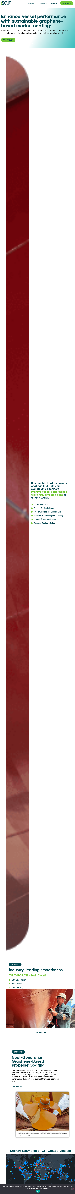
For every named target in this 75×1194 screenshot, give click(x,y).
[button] (15, 964)
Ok (38, 1191)
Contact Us (54, 3)
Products (42, 3)
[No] (72, 1189)
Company (31, 3)
